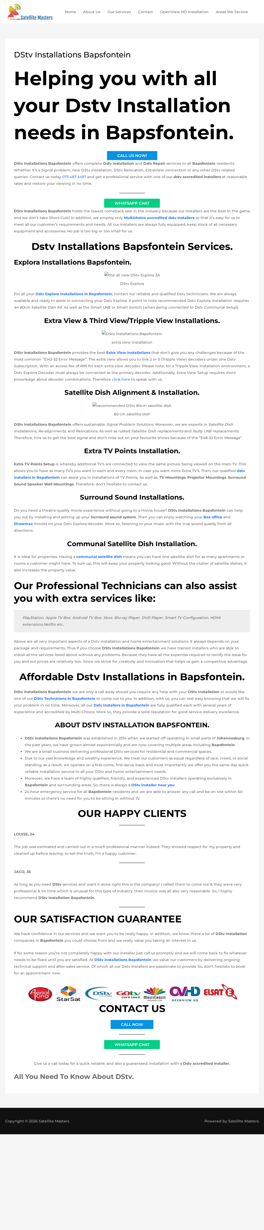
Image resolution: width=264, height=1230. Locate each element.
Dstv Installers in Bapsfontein (121, 705)
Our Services (119, 12)
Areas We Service (232, 12)
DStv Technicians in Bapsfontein (64, 698)
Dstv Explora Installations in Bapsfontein (74, 294)
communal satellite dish (99, 556)
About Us (91, 12)
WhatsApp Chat (132, 203)
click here (121, 379)
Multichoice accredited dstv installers (159, 217)
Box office (212, 517)
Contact (145, 12)
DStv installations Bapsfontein (123, 959)
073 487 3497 (74, 177)
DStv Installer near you (153, 785)
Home (70, 12)
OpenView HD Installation (184, 12)
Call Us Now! (132, 155)
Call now (132, 1024)
